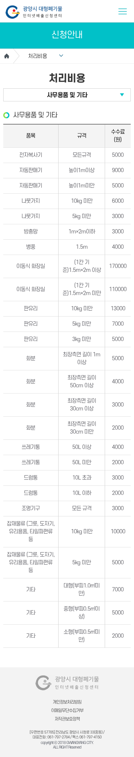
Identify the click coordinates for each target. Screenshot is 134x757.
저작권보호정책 (67, 719)
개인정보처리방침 (67, 702)
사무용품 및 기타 (67, 95)
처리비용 (37, 56)
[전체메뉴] (122, 11)
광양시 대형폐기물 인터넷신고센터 (34, 12)
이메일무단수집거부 (67, 710)
